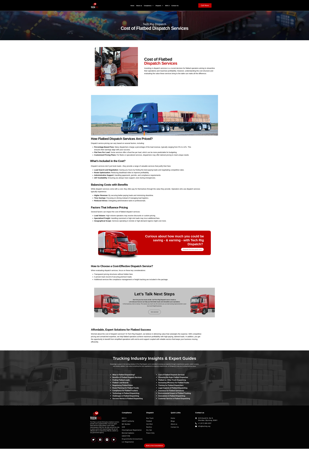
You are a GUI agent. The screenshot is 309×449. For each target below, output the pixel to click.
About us (139, 5)
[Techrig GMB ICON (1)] (113, 439)
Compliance (147, 5)
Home (132, 5)
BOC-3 (167, 5)
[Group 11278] (107, 439)
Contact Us (174, 5)
